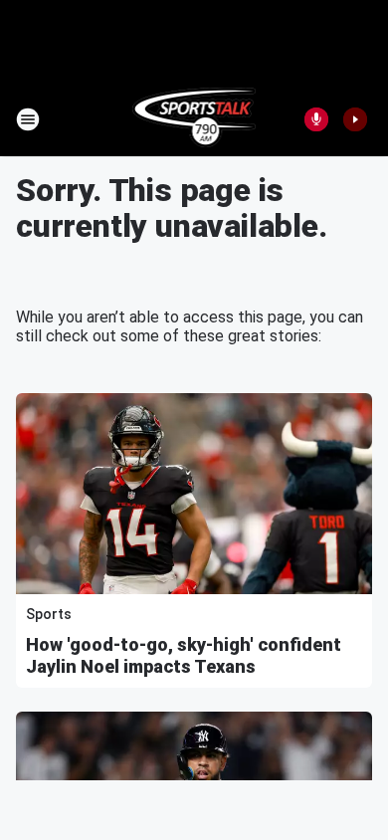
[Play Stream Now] (355, 119)
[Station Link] (194, 119)
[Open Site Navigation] (28, 119)
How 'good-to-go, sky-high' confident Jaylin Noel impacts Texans (183, 655)
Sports (49, 614)
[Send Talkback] (316, 119)
